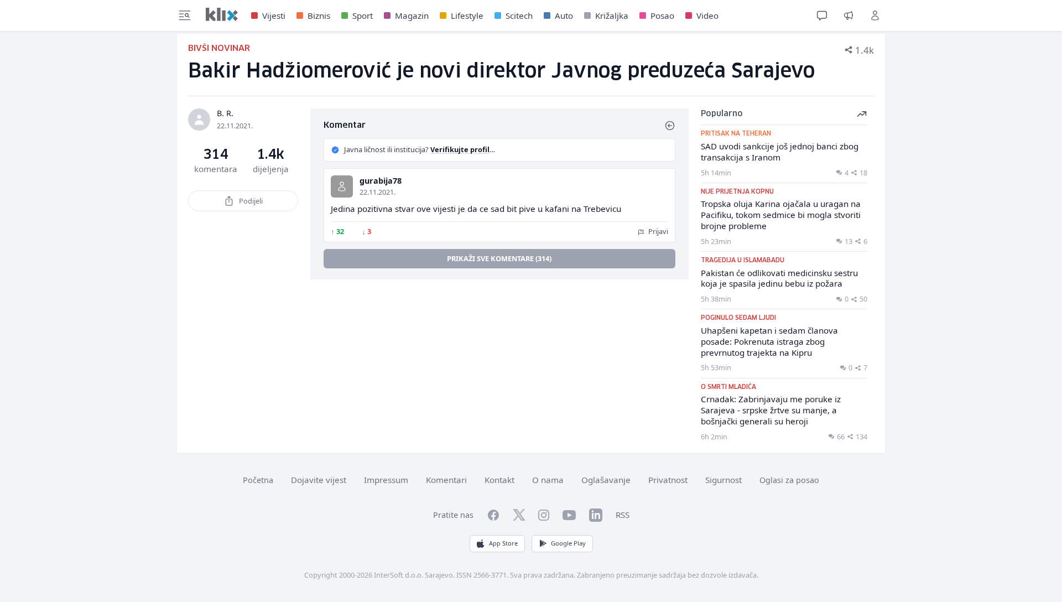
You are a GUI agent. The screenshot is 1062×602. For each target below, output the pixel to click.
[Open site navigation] (185, 15)
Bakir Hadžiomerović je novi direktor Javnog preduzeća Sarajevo (501, 71)
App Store (503, 543)
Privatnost (668, 479)
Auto (564, 15)
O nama (548, 479)
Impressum (386, 479)
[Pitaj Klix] (822, 15)
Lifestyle (467, 15)
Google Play (568, 543)
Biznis (319, 15)
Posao (662, 15)
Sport (362, 15)
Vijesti (273, 15)
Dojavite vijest (318, 479)
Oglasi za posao (789, 480)
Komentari (446, 479)
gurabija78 (381, 180)
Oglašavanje (606, 479)
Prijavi (657, 231)
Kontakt (499, 479)
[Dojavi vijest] (848, 15)
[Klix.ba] (222, 14)
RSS (622, 514)
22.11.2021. (377, 192)
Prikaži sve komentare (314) (499, 258)
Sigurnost (723, 479)
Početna (258, 480)
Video (707, 15)
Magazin (412, 15)
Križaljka (611, 15)
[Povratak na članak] (669, 125)
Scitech (519, 15)
